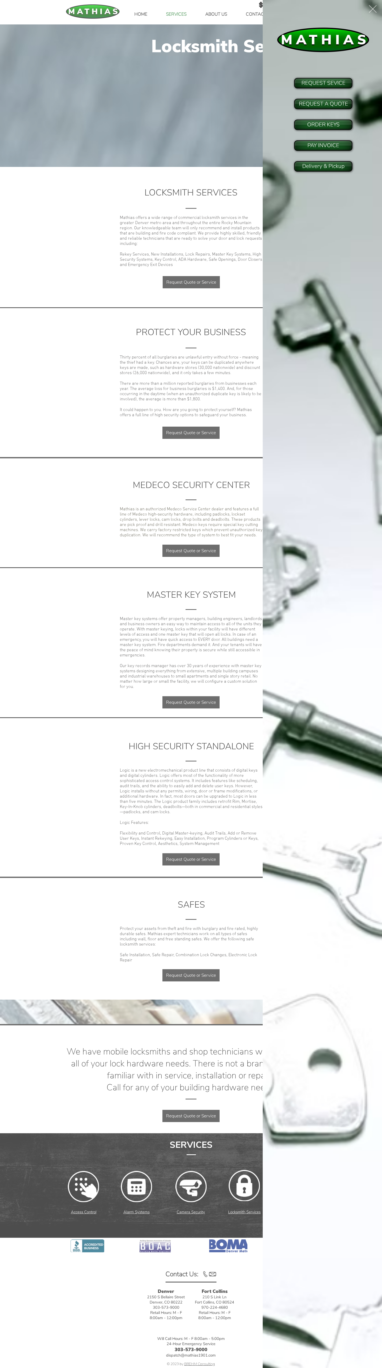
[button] (373, 9)
